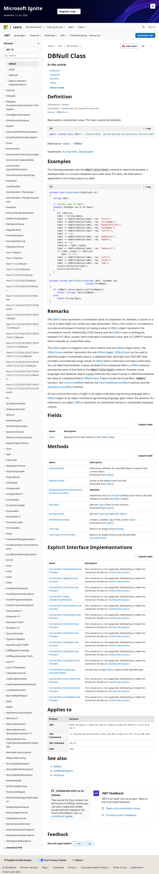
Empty (119, 528)
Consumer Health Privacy (94, 867)
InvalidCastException (118, 572)
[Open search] (144, 27)
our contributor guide (67, 814)
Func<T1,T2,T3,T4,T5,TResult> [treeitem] (21, 280)
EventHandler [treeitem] (13, 186)
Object (66, 143)
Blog (44, 867)
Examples (55, 74)
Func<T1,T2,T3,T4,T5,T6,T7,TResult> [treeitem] (22, 297)
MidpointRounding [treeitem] (16, 757)
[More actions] (151, 46)
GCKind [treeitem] (10, 414)
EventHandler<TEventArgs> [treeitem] (20, 192)
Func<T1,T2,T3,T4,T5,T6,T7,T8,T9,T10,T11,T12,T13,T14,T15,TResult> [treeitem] (22, 375)
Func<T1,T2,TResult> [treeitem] (16, 263)
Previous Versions (29, 867)
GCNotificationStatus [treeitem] (17, 426)
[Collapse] (38, 43)
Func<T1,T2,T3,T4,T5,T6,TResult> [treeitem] (22, 288)
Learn (51, 45)
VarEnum (58, 775)
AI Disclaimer (9, 867)
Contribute (58, 867)
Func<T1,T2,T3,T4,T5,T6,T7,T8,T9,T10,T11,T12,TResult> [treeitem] (22, 345)
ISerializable (86, 151)
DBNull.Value (55, 352)
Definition (55, 70)
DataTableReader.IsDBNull (114, 382)
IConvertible (70, 151)
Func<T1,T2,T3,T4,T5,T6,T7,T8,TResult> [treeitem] (22, 307)
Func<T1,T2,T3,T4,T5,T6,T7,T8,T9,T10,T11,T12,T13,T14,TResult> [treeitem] (22, 363)
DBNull (56, 319)
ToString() (54, 528)
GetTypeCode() (56, 513)
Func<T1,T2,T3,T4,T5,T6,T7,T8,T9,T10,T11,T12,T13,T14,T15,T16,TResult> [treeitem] (22, 388)
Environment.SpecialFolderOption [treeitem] (16, 167)
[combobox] (21, 49)
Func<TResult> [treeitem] (13, 252)
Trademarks (136, 867)
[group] (101, 134)
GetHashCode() (56, 480)
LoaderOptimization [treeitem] (16, 678)
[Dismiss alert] (152, 6)
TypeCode (104, 513)
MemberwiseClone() (59, 519)
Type (101, 504)
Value (52, 437)
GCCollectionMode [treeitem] (15, 403)
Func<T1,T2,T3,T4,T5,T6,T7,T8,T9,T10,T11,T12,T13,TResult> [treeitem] (22, 354)
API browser (72, 45)
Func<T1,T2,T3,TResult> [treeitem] (18, 269)
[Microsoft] (6, 27)
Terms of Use (120, 867)
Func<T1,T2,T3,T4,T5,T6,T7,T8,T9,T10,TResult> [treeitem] (22, 326)
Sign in (151, 26)
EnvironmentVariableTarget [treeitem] (20, 175)
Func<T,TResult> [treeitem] (14, 258)
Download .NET (145, 35)
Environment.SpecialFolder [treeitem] (20, 159)
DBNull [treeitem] (12, 63)
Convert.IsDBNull (73, 382)
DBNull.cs (62, 112)
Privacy (71, 867)
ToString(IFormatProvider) (62, 534)
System (65, 104)
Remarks (54, 78)
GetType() (54, 504)
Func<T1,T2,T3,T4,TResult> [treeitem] (19, 275)
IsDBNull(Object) (63, 771)
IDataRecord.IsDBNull (60, 387)
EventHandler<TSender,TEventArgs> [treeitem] (22, 199)
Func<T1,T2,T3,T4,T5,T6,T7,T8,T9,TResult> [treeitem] (22, 316)
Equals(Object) (56, 468)
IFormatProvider (98, 537)
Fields (53, 82)
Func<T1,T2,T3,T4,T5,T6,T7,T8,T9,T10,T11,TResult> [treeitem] (22, 335)
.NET (60, 45)
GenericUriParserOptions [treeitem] (19, 437)
